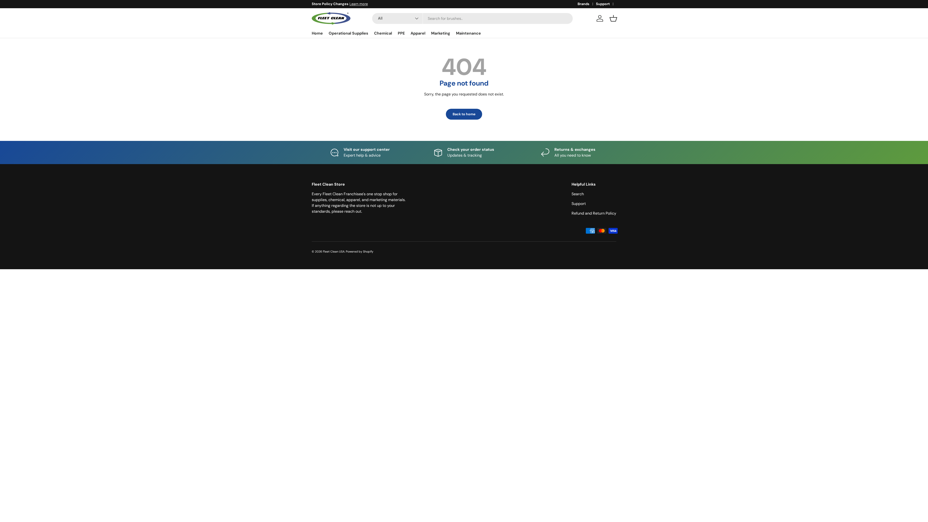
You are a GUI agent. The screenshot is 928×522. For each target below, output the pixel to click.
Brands (583, 4)
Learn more (358, 4)
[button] (613, 18)
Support (603, 4)
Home (317, 33)
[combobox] (472, 18)
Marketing (440, 33)
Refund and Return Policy (594, 213)
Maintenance (468, 33)
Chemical (383, 33)
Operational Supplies (348, 33)
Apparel (418, 33)
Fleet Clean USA (334, 252)
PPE (401, 33)
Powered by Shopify (359, 252)
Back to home (464, 114)
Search (578, 193)
